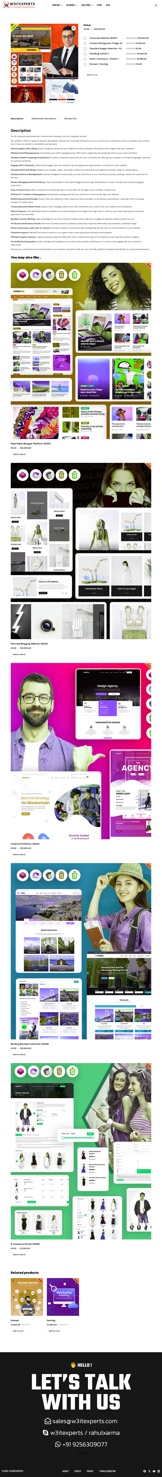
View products (19, 454)
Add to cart (92, 75)
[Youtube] (154, 1471)
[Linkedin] (158, 1471)
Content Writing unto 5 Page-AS (106, 43)
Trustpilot (81, 1453)
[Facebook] (144, 1471)
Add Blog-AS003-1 (99, 53)
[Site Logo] (19, 5)
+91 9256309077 (85, 1444)
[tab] (19, 118)
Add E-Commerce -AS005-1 (104, 58)
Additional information (43, 118)
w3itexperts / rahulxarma (85, 1432)
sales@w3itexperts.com (85, 1421)
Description (17, 118)
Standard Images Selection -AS (105, 48)
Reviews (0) (70, 118)
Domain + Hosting (98, 64)
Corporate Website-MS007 (103, 38)
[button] (156, 5)
